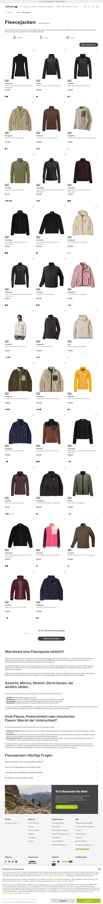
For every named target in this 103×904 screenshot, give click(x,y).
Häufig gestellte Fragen (84, 823)
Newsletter (32, 837)
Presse (30, 841)
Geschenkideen (58, 841)
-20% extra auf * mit (51, 1)
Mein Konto (56, 827)
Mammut (54, 747)
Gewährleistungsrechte (84, 845)
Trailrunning (31, 736)
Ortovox (74, 747)
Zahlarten (79, 837)
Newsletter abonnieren (65, 807)
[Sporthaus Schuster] (11, 6)
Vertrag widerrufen (83, 849)
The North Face (63, 747)
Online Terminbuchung (60, 834)
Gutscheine (56, 837)
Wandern (54, 736)
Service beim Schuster (60, 830)
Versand (79, 830)
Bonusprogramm (58, 823)
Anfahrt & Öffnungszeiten (85, 827)
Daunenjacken (48, 658)
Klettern (32, 740)
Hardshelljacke (50, 675)
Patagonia (47, 747)
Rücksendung (80, 834)
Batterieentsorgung (59, 845)
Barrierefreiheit (81, 841)
